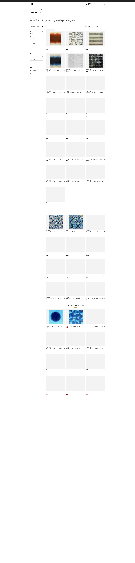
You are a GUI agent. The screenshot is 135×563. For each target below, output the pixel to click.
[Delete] (54, 30)
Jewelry (67, 7)
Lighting (59, 7)
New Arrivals (47, 7)
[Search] (42, 26)
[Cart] (104, 4)
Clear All (56, 29)
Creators (33, 9)
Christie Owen (38, 9)
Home (30, 9)
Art (63, 7)
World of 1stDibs (83, 7)
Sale (90, 7)
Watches (72, 7)
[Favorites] (102, 4)
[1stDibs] (33, 4)
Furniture (53, 7)
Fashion (77, 7)
